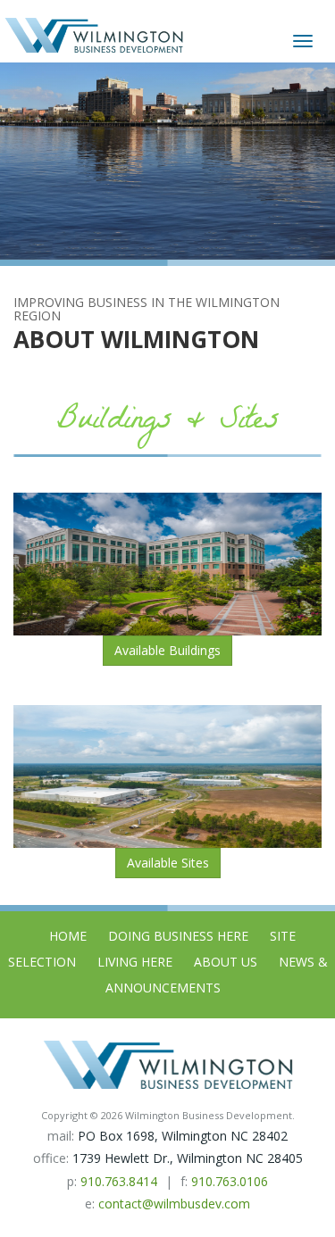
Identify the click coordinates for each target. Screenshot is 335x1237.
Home (68, 935)
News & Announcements (216, 974)
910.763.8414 (118, 1181)
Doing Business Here (178, 935)
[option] (167, 161)
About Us (225, 961)
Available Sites (168, 862)
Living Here (134, 961)
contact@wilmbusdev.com (174, 1203)
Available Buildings (167, 650)
